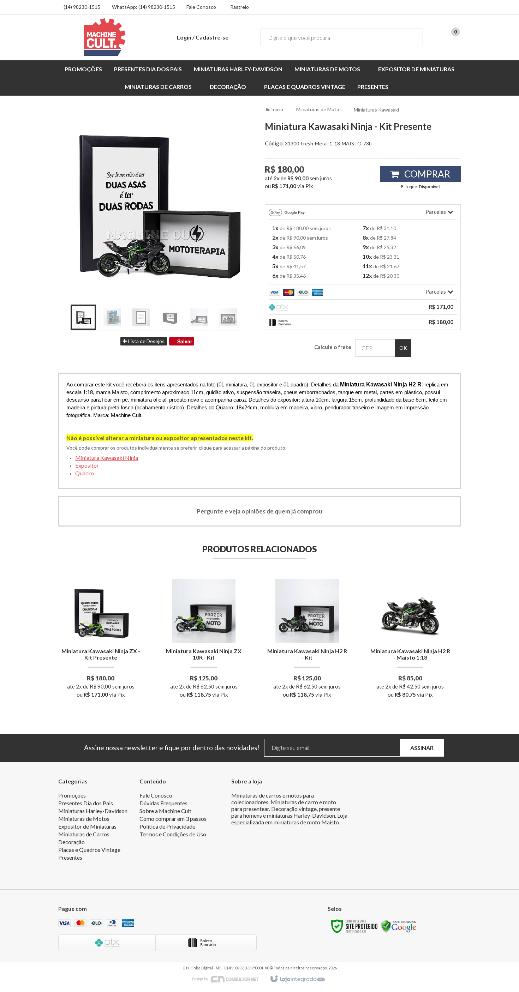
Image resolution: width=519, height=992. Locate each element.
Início (277, 109)
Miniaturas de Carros (83, 834)
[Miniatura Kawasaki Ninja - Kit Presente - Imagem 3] (141, 317)
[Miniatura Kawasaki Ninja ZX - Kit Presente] (100, 641)
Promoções (72, 795)
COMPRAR (426, 174)
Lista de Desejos (146, 341)
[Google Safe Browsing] (398, 925)
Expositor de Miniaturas (87, 826)
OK (403, 348)
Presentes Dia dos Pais (85, 803)
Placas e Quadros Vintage (89, 849)
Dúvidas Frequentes (163, 803)
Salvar (184, 341)
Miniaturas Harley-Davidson (92, 810)
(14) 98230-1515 (82, 7)
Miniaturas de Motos (319, 109)
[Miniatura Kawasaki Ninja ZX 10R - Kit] (203, 641)
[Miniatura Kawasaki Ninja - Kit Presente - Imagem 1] (83, 317)
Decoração (71, 841)
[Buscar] (412, 37)
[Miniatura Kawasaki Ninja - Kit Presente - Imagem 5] (199, 317)
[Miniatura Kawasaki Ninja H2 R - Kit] (307, 641)
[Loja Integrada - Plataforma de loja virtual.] (297, 979)
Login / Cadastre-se (202, 37)
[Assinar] (422, 748)
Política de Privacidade (167, 826)
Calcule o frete (332, 347)
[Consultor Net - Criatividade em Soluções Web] (229, 978)
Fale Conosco (201, 7)
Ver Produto (100, 668)
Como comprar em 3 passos (173, 818)
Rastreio (239, 7)
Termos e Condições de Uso (172, 834)
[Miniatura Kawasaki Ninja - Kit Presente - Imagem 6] (228, 317)
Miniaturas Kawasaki (376, 110)
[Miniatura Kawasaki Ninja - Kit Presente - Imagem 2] (112, 317)
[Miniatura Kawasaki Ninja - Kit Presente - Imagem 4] (170, 317)
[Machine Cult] (104, 37)
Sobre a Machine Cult (165, 810)
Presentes (70, 857)
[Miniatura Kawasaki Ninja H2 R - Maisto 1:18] (410, 641)
